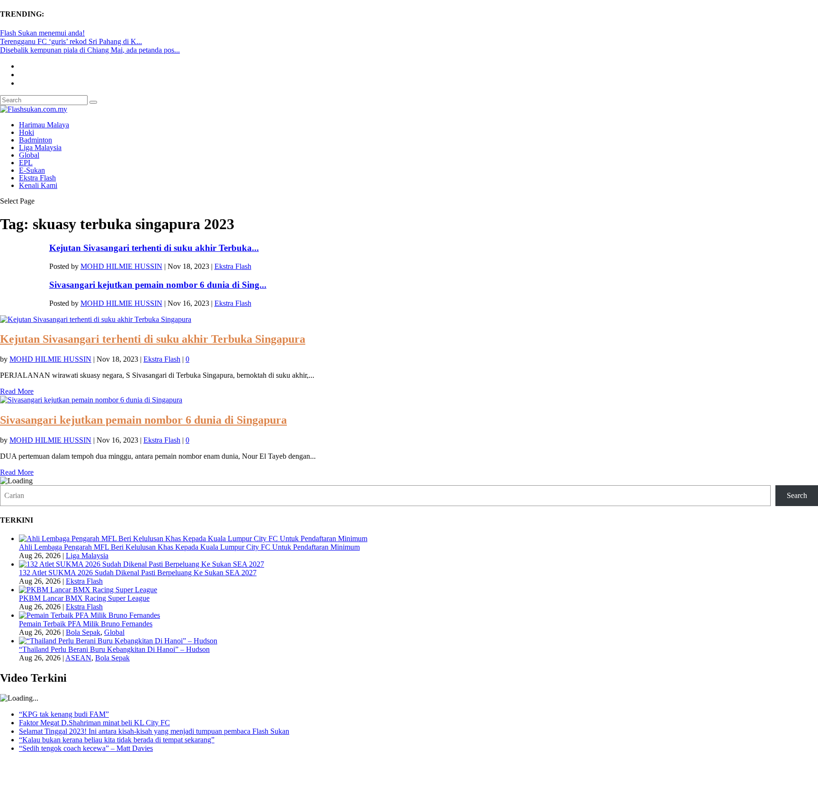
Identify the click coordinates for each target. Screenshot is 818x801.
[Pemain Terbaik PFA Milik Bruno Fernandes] (89, 615)
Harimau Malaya (44, 125)
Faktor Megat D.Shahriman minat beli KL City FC (94, 723)
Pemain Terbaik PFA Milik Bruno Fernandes (85, 624)
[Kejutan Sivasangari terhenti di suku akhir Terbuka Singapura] (95, 319)
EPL (26, 163)
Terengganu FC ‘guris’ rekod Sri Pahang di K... (71, 41)
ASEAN (78, 658)
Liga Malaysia (40, 147)
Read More (17, 391)
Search (797, 495)
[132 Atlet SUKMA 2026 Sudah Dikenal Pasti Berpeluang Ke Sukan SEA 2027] (141, 564)
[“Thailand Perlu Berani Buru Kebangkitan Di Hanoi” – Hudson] (118, 641)
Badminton (35, 140)
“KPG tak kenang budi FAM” (64, 714)
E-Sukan (32, 170)
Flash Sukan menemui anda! (42, 33)
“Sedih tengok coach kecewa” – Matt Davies (86, 748)
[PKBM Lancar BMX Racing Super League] (88, 590)
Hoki (26, 132)
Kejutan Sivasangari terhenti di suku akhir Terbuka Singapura (152, 339)
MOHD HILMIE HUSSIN (121, 266)
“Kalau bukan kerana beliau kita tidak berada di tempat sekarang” (116, 740)
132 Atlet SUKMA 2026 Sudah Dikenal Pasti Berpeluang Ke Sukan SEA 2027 (138, 573)
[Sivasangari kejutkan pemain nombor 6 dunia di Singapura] (91, 400)
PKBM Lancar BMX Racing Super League (84, 598)
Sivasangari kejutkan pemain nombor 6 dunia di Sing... (158, 285)
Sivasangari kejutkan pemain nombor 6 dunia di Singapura (143, 420)
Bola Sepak (83, 632)
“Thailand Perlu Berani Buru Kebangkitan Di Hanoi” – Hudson (114, 649)
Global (29, 155)
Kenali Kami (38, 185)
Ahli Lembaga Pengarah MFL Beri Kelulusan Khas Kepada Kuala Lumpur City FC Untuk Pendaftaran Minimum (189, 547)
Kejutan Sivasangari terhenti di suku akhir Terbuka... (154, 248)
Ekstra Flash (37, 178)
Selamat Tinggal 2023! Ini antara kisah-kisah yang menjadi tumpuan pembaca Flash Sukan (154, 731)
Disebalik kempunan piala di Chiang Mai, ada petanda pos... (90, 50)
